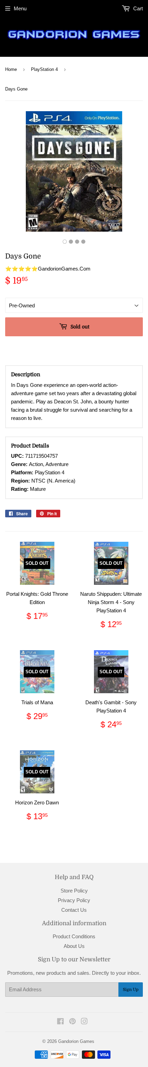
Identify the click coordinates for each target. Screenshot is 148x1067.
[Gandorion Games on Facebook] (60, 1022)
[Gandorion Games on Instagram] (84, 1022)
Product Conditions (74, 936)
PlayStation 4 (44, 69)
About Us (74, 946)
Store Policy (74, 891)
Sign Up (130, 989)
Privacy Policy (74, 900)
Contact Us (74, 910)
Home (11, 69)
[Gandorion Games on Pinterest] (72, 1022)
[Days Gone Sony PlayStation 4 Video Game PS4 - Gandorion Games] (65, 242)
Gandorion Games (76, 1041)
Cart (137, 8)
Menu (20, 8)
